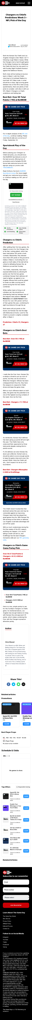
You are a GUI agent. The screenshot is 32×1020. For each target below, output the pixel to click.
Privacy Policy (7, 921)
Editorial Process (8, 926)
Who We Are (6, 918)
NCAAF (19, 737)
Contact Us (6, 928)
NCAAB (24, 737)
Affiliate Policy (7, 923)
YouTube (5, 939)
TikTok (5, 947)
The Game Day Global (9, 916)
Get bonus (16, 195)
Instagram (5, 937)
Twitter (5, 942)
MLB (11, 737)
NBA (7, 737)
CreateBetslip (20, 3)
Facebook (6, 944)
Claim (6, 724)
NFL (4, 737)
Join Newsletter (16, 905)
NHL (14, 737)
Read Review (16, 202)
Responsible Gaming (17, 191)
